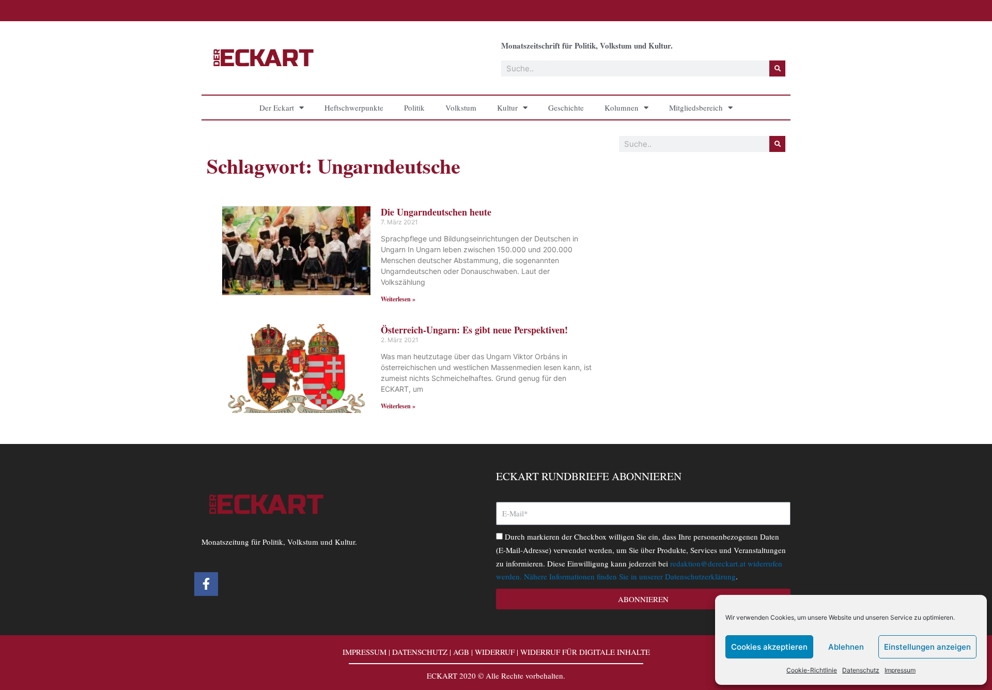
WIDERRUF (495, 652)
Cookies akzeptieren (769, 647)
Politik (414, 107)
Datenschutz (860, 670)
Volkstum (460, 107)
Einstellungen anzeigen (927, 647)
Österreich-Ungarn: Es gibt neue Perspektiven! (474, 329)
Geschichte (566, 107)
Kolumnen (622, 107)
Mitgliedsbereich (696, 107)
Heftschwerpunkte (353, 107)
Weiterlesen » (398, 299)
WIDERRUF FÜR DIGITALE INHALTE (585, 652)
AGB (461, 652)
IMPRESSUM (364, 652)
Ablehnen (846, 647)
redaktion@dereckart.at (708, 563)
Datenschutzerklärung (700, 576)
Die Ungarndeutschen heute (436, 212)
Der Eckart (276, 107)
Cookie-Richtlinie (811, 670)
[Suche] (777, 68)
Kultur (507, 107)
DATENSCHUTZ (419, 652)
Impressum (900, 670)
